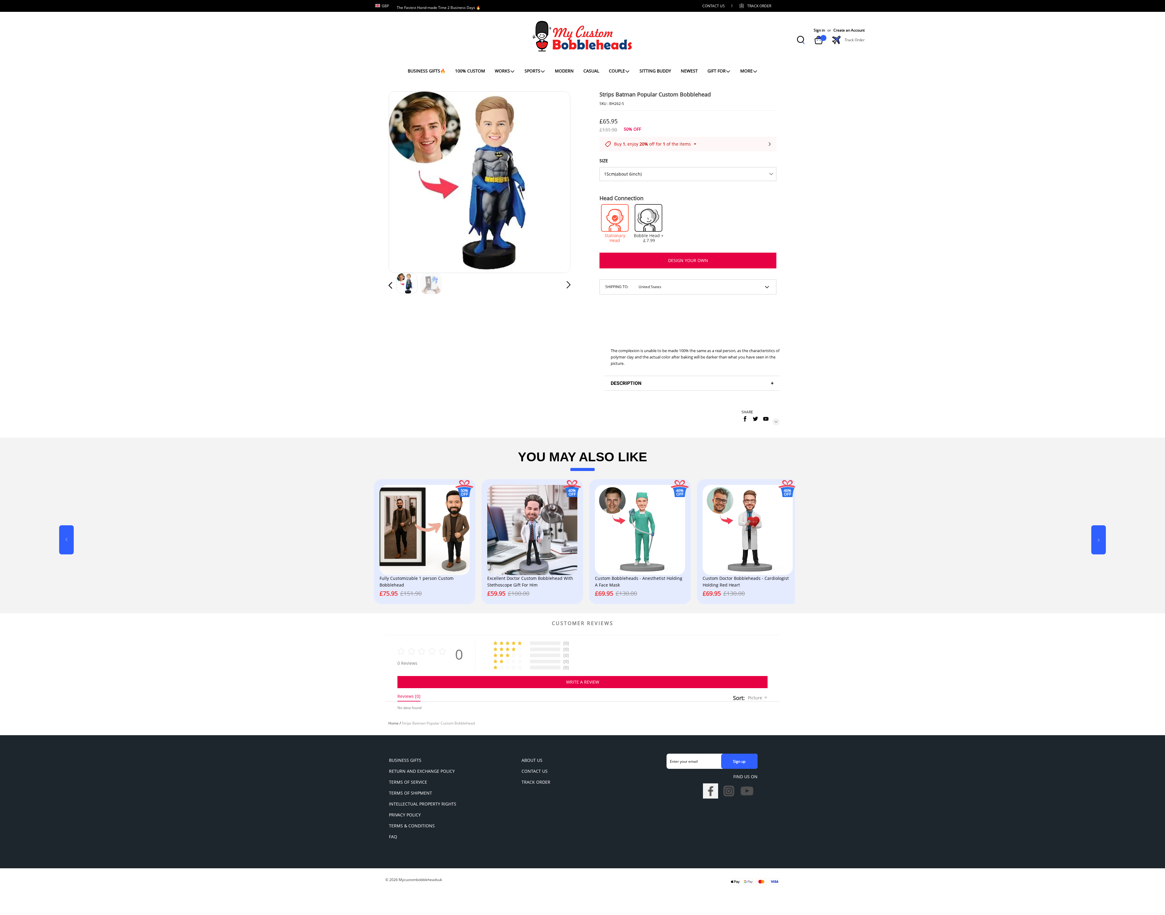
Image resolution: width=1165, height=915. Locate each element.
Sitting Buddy (655, 71)
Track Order (759, 5)
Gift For (716, 71)
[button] (402, 180)
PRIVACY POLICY (405, 815)
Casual (591, 71)
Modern (564, 71)
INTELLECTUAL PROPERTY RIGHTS (422, 804)
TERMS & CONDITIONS (412, 826)
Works (502, 71)
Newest (689, 71)
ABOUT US (532, 760)
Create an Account (849, 30)
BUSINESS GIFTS (405, 760)
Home (393, 723)
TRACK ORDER (536, 782)
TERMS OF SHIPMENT (410, 793)
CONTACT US (713, 5)
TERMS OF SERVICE (408, 782)
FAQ (393, 836)
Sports (532, 71)
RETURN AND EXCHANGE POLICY (422, 771)
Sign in (819, 30)
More (746, 71)
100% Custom (470, 71)
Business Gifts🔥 (426, 71)
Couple (617, 71)
